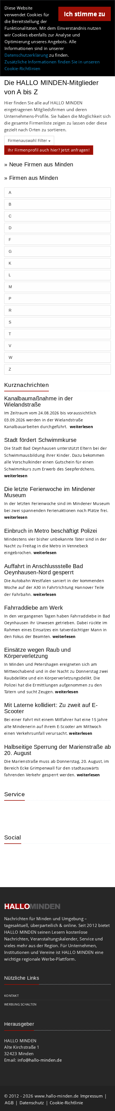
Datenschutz (32, 1102)
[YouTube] (48, 856)
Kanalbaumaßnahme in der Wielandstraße (38, 401)
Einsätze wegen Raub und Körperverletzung (37, 653)
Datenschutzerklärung (26, 55)
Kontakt (11, 995)
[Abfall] (48, 813)
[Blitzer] (30, 813)
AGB (9, 1102)
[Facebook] (30, 856)
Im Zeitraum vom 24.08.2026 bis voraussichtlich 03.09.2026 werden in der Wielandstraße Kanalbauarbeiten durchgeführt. (50, 419)
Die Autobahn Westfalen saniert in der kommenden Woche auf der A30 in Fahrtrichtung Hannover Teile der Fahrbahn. (54, 587)
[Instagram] (12, 856)
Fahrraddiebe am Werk (33, 608)
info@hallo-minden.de (40, 1060)
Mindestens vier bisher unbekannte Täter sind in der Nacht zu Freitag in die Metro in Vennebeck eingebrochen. (55, 546)
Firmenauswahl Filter (28, 140)
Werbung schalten (20, 1004)
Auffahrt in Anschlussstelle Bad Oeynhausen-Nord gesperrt (43, 569)
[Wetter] (12, 813)
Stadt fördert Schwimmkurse (40, 440)
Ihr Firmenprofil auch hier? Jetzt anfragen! (49, 150)
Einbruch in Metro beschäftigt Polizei (50, 531)
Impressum (91, 1096)
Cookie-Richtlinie (66, 1102)
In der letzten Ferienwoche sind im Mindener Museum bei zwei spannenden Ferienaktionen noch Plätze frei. (57, 510)
